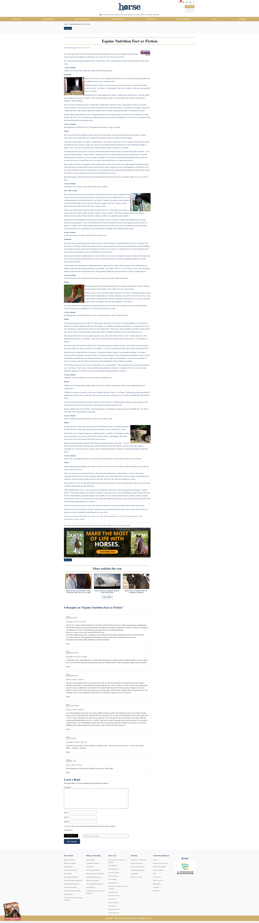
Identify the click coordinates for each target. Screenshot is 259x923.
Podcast (112, 15)
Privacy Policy (157, 877)
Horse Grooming (113, 876)
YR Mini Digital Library (138, 870)
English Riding (68, 867)
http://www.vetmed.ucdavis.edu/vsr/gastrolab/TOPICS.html (85, 632)
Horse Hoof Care (113, 883)
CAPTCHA (68, 830)
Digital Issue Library (134, 15)
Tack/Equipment (118, 19)
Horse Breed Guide (69, 860)
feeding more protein (89, 243)
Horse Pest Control (113, 896)
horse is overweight (75, 459)
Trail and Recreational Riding (72, 891)
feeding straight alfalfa (88, 385)
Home (66, 24)
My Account (104, 15)
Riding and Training (82, 19)
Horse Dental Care (113, 869)
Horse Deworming (113, 872)
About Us (155, 860)
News (214, 19)
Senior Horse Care (113, 913)
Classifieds (156, 887)
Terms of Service (158, 880)
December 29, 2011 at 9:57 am (76, 622)
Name (66, 812)
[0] (179, 2)
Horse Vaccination (113, 902)
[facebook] (183, 2)
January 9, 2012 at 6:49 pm (74, 709)
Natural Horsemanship (70, 887)
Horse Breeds (48, 19)
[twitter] (187, 2)
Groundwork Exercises (70, 870)
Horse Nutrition (112, 892)
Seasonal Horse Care (114, 909)
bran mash (73, 315)
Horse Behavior (112, 866)
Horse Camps (68, 873)
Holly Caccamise (72, 48)
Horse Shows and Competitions (73, 880)
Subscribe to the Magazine (138, 860)
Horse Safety (112, 899)
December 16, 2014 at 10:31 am (76, 742)
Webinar (117, 15)
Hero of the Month (146, 15)
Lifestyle (150, 19)
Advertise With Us (158, 870)
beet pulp (118, 135)
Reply (68, 644)
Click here (118, 525)
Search (190, 11)
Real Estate (156, 15)
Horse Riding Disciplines (71, 877)
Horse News (68, 28)
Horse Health (112, 879)
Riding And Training (70, 863)
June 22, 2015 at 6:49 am (74, 765)
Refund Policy (157, 884)
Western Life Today (136, 877)
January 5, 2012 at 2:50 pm (74, 679)
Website (66, 822)
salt (102, 286)
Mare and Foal (112, 906)
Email (66, 817)
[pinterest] (190, 2)
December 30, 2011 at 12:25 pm (76, 656)
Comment (67, 787)
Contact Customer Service (160, 863)
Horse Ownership (183, 19)
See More (107, 597)
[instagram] (193, 2)
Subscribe (189, 6)
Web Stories (156, 891)
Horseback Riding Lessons (71, 884)
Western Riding (68, 894)
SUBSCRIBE (242, 19)
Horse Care (16, 19)
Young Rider (134, 873)
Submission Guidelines (159, 867)
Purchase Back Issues (137, 863)
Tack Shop (124, 15)
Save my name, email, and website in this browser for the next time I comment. (91, 826)
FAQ (154, 873)
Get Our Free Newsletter (138, 867)
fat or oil (124, 197)
